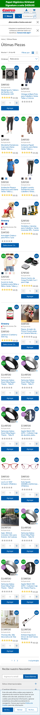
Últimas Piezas (12, 39)
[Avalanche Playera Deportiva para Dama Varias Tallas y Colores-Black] (2, 178)
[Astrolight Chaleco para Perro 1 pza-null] (2, 224)
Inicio (3, 39)
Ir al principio (34, 660)
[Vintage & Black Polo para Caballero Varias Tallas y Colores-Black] (22, 85)
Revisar (19, 710)
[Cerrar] (38, 22)
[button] (34, 16)
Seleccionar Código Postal (11, 245)
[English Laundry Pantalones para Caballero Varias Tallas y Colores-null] (22, 178)
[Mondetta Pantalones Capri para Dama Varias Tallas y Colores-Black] (2, 136)
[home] (9, 11)
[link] (10, 82)
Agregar (10, 108)
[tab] (20, 683)
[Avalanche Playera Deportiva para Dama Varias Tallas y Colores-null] (6, 178)
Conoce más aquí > (24, 33)
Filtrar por (26, 52)
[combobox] (18, 16)
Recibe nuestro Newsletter (16, 669)
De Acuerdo (8, 710)
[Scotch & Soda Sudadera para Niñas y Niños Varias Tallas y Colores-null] (2, 273)
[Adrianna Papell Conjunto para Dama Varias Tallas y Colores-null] (22, 136)
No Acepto (32, 710)
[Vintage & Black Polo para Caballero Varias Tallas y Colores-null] (26, 85)
